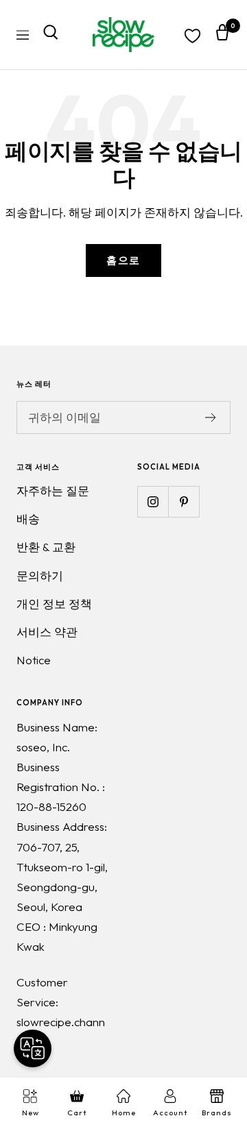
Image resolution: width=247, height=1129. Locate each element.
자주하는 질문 (52, 490)
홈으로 (123, 260)
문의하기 (39, 575)
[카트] (222, 35)
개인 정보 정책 (54, 603)
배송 (28, 518)
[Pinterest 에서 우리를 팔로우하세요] (183, 501)
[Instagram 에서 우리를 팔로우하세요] (152, 501)
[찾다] (51, 35)
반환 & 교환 (45, 546)
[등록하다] (211, 417)
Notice (33, 660)
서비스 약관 (47, 631)
